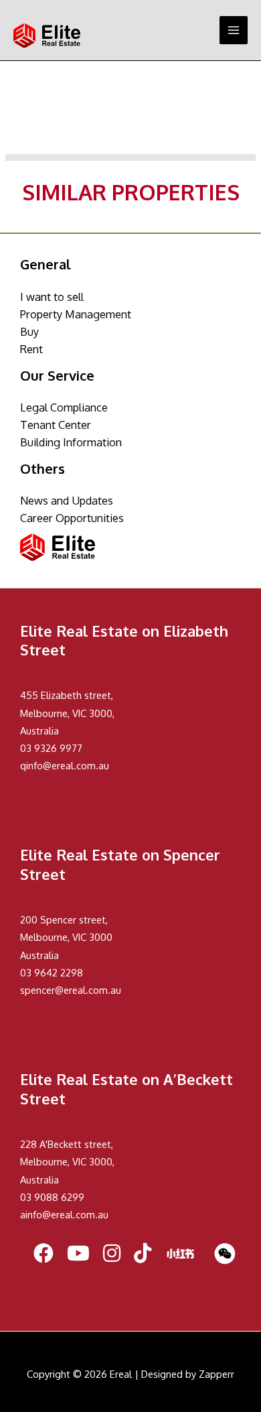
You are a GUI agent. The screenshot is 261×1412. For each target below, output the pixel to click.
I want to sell (52, 297)
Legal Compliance (64, 407)
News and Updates (66, 500)
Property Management (75, 314)
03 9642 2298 (51, 972)
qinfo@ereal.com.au (64, 765)
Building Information (71, 442)
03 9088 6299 (52, 1197)
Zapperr (216, 1374)
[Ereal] (46, 35)
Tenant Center (55, 425)
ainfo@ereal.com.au (64, 1214)
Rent (31, 349)
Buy (29, 331)
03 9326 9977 (51, 748)
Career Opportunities (72, 518)
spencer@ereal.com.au (70, 990)
